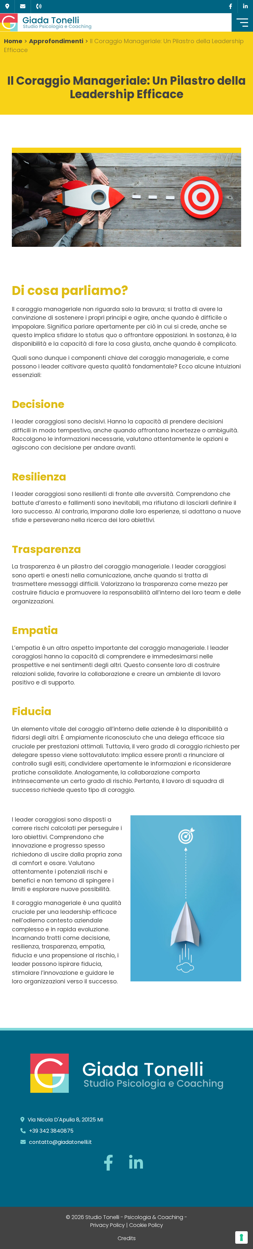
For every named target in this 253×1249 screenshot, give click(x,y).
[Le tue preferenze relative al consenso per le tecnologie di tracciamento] (241, 1237)
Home (13, 41)
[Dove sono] (7, 6)
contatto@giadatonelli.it (60, 1142)
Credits (127, 1238)
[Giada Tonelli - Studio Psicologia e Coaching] (61, 22)
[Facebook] (230, 6)
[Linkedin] (245, 6)
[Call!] (39, 6)
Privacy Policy (107, 1225)
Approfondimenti (56, 41)
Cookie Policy (146, 1225)
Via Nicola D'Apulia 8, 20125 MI (65, 1119)
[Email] (22, 6)
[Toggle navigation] (242, 22)
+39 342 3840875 (51, 1131)
